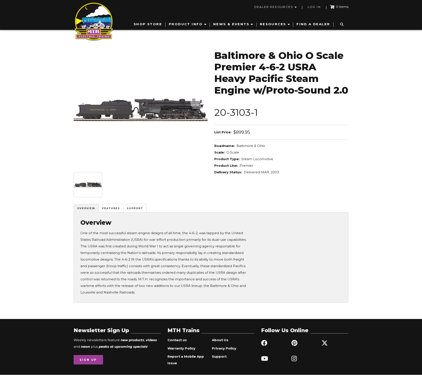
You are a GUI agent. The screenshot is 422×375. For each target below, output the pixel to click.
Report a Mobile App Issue (185, 359)
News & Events (231, 24)
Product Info (186, 24)
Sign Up (88, 359)
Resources (273, 24)
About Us (220, 340)
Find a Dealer (313, 24)
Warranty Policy (181, 348)
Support (135, 208)
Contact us (177, 340)
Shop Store (148, 24)
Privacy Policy (224, 348)
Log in (314, 7)
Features (111, 208)
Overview (86, 208)
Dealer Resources (273, 7)
